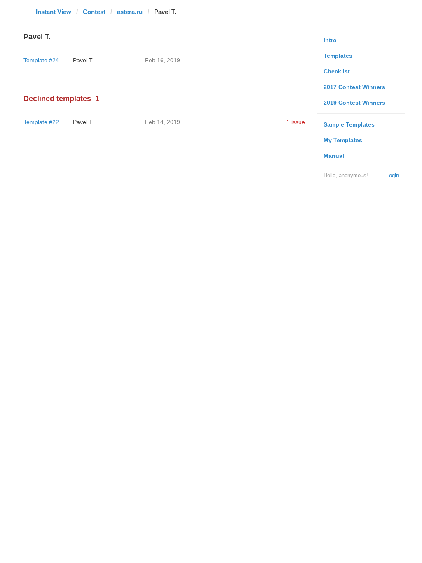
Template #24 (41, 60)
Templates (338, 55)
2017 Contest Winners (354, 87)
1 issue (295, 122)
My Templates (343, 140)
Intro (330, 40)
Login (392, 175)
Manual (334, 155)
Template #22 (41, 122)
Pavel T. (83, 60)
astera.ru (130, 11)
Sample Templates (349, 124)
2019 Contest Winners (354, 102)
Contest (94, 11)
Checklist (337, 71)
